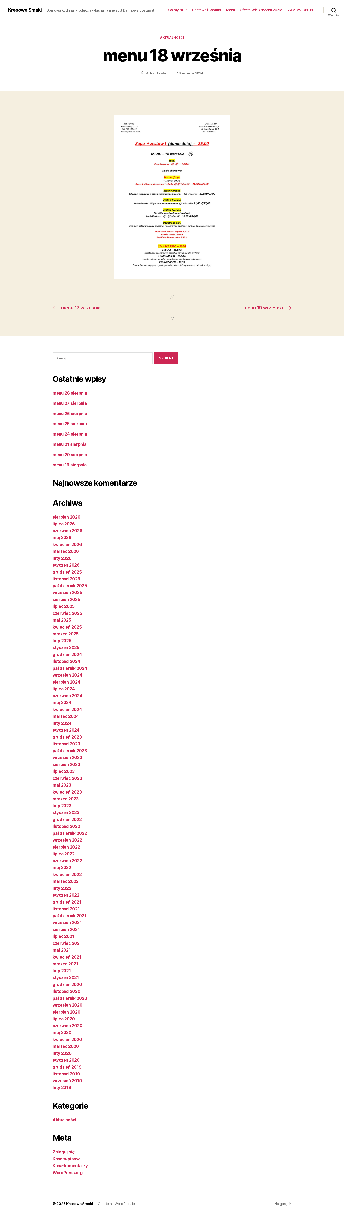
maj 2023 (62, 785)
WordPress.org (68, 1172)
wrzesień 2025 (67, 592)
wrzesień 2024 (67, 675)
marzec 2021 (65, 963)
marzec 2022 (66, 881)
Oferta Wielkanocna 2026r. (261, 10)
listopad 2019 (66, 1073)
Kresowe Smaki (25, 10)
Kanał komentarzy (70, 1165)
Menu (230, 10)
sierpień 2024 (66, 682)
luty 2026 (62, 558)
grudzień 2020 (67, 984)
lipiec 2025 (64, 606)
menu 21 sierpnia (69, 444)
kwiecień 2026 (67, 544)
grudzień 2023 (67, 737)
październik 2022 (70, 833)
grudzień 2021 (67, 902)
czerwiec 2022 (67, 860)
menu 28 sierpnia (70, 393)
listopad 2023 (66, 743)
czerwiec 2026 (67, 530)
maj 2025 (62, 620)
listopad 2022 (66, 826)
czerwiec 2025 (67, 613)
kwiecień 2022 (67, 874)
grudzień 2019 (67, 1067)
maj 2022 (62, 867)
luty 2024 (62, 723)
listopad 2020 (66, 991)
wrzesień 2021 (67, 922)
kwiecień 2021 (67, 957)
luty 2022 (62, 888)
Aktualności (172, 37)
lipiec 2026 (64, 523)
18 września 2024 (190, 73)
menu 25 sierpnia (70, 423)
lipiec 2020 (64, 1018)
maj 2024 (62, 702)
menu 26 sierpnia (70, 413)
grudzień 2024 (67, 654)
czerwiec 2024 (67, 695)
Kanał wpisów (66, 1158)
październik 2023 (70, 750)
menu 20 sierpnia (70, 454)
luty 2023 (62, 805)
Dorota (161, 73)
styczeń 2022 (66, 895)
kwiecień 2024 (67, 709)
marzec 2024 (66, 716)
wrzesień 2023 (67, 757)
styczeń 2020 (66, 1060)
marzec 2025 (66, 633)
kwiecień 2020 (67, 1039)
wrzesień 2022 (67, 840)
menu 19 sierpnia (70, 464)
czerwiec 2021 (67, 943)
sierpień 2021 (66, 929)
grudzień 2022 (67, 819)
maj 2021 (62, 950)
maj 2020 (62, 1032)
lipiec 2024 (64, 688)
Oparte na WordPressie (116, 1204)
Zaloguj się (64, 1151)
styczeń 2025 (66, 647)
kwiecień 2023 (67, 792)
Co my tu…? (177, 10)
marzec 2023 (66, 798)
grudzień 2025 (67, 572)
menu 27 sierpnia (70, 403)
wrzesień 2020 (67, 1005)
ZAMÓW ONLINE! (302, 10)
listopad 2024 (66, 661)
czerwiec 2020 (67, 1025)
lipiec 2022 (64, 853)
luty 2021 (62, 970)
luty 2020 (62, 1053)
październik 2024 (70, 668)
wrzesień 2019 (67, 1080)
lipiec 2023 (64, 771)
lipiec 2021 (63, 936)
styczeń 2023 (66, 812)
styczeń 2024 (66, 730)
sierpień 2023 (66, 764)
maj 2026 (62, 537)
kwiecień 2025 (67, 627)
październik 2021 (70, 915)
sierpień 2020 (66, 1012)
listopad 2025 (66, 578)
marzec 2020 (66, 1046)
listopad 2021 (66, 908)
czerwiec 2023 (67, 778)
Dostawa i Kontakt (206, 10)
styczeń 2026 (66, 565)
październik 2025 (70, 585)
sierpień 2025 (66, 599)
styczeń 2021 (66, 977)
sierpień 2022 (66, 847)
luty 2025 (62, 640)
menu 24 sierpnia (70, 434)
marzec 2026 (66, 551)
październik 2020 (70, 998)
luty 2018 (62, 1087)
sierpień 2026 (66, 517)
